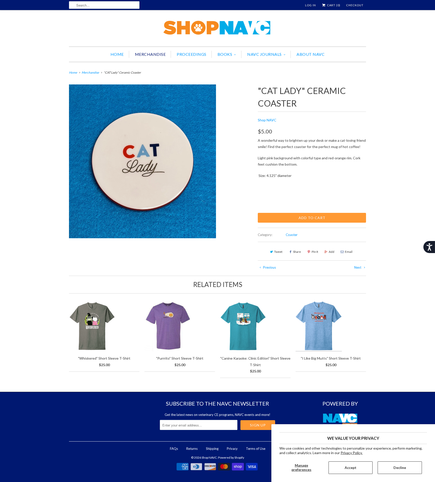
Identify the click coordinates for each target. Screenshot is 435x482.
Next (358, 267)
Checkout (355, 5)
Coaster (292, 235)
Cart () (333, 5)
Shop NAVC (267, 120)
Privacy (232, 449)
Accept (350, 467)
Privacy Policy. (351, 453)
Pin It (315, 252)
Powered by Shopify (231, 457)
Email (348, 252)
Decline (399, 467)
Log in (310, 5)
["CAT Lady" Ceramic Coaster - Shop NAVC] (142, 161)
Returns (192, 449)
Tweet (278, 252)
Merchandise (150, 54)
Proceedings (191, 54)
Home (117, 54)
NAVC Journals (264, 54)
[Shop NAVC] (217, 29)
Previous (269, 267)
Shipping (212, 449)
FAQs (174, 449)
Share (297, 252)
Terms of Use (255, 449)
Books (225, 54)
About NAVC (310, 54)
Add (331, 252)
